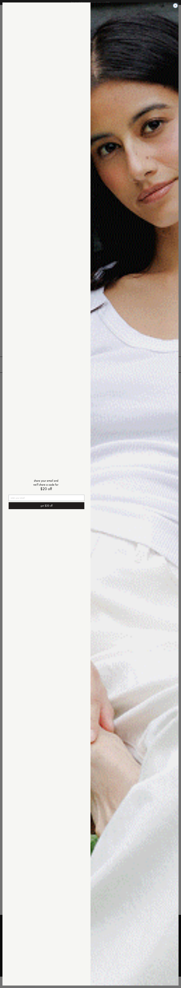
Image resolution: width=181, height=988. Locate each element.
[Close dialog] (175, 5)
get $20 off (46, 505)
